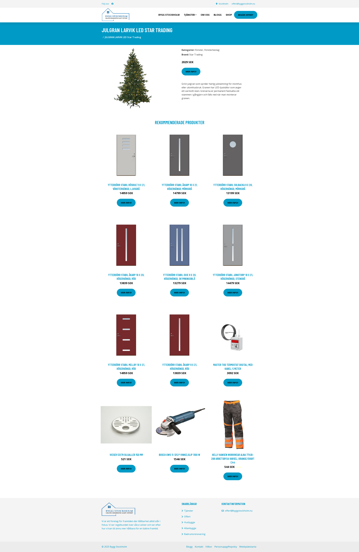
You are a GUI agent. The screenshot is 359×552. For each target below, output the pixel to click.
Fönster (199, 50)
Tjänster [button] (189, 14)
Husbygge (189, 522)
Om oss (205, 14)
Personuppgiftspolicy (225, 546)
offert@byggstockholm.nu (243, 3)
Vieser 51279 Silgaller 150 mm (126, 454)
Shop (229, 14)
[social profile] (112, 3)
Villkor (208, 546)
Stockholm (223, 3)
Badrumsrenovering (194, 534)
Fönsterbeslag (211, 50)
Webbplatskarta (247, 546)
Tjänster (188, 510)
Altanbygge (190, 528)
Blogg (218, 14)
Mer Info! (191, 71)
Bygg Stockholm (169, 14)
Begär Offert (245, 14)
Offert (187, 516)
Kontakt (199, 546)
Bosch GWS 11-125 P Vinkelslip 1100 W (179, 454)
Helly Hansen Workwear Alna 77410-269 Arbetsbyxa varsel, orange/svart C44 (232, 458)
